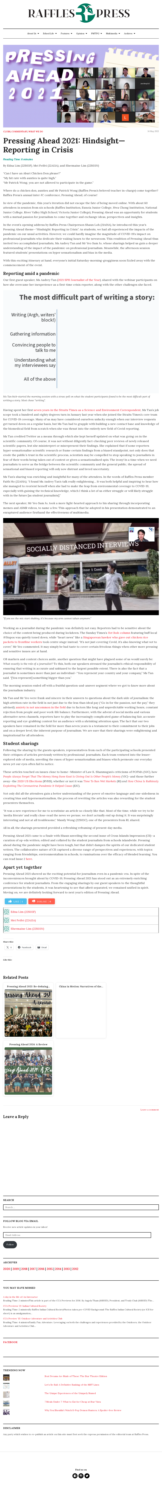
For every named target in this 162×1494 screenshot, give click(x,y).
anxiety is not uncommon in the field (41, 707)
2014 (58, 1269)
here (29, 859)
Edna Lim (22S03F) (23, 912)
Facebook (10, 1342)
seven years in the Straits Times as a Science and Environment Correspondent (87, 410)
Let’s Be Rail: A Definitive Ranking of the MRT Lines (72, 1384)
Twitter (87, 1475)
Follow (10, 1244)
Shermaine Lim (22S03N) (27, 928)
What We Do (35, 131)
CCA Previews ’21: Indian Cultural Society (24, 1306)
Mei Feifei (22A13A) (23, 920)
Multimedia (111, 33)
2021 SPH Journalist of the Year (79, 280)
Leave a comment (149, 1109)
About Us (31, 33)
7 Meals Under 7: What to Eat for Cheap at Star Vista (73, 1401)
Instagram (81, 1475)
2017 (33, 1269)
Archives (128, 33)
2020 (6, 1269)
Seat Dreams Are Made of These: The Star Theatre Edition (76, 1376)
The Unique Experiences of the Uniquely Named (70, 1393)
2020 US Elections (29, 781)
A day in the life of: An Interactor (20, 1297)
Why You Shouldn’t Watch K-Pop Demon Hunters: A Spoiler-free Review (83, 1410)
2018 (24, 1269)
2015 (50, 1269)
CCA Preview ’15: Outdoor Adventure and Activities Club (32, 1318)
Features (65, 33)
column (119, 633)
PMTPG (95, 33)
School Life (48, 33)
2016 (41, 1269)
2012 (75, 1269)
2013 (67, 1269)
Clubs (6, 131)
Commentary (19, 131)
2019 (15, 1269)
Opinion (80, 33)
